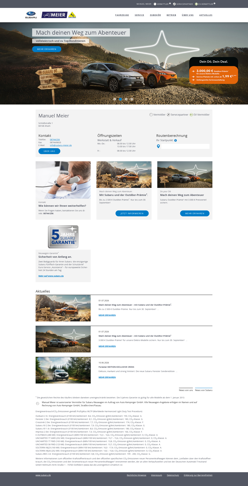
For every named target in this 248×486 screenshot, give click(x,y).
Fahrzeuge (122, 15)
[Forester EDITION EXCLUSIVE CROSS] (63, 370)
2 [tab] (120, 99)
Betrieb (171, 15)
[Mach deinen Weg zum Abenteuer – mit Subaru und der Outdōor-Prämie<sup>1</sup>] (63, 339)
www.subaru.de (43, 475)
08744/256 (55, 139)
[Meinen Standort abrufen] (158, 146)
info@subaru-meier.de (61, 145)
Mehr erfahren (46, 49)
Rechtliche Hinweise (136, 475)
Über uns (188, 15)
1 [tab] (114, 99)
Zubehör (155, 15)
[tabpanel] (124, 63)
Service (139, 15)
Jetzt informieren (132, 213)
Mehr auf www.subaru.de (51, 276)
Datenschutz (173, 475)
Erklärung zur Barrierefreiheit (198, 475)
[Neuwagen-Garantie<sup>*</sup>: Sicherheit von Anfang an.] (63, 237)
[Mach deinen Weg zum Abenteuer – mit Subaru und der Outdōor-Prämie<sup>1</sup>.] (63, 308)
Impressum (156, 475)
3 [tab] (126, 99)
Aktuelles (205, 15)
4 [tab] (131, 99)
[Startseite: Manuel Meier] (31, 14)
